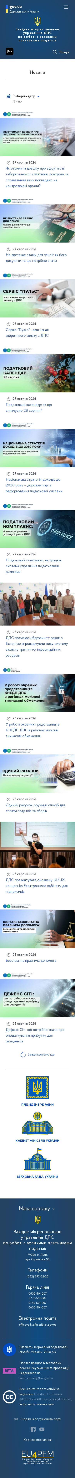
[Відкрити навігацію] (66, 7)
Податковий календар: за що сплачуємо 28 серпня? (29, 408)
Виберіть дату (24, 96)
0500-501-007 (37, 1293)
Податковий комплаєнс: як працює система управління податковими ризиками (33, 566)
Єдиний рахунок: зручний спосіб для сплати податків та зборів (35, 808)
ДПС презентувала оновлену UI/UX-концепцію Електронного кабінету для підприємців (37, 886)
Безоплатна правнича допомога (31, 961)
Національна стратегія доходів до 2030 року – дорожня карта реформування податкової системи (34, 485)
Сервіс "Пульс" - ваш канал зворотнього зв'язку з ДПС (27, 333)
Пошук (64, 52)
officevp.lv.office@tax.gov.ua (37, 1324)
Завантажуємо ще (41, 1054)
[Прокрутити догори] (68, 1457)
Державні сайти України (24, 11)
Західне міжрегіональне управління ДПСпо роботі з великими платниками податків (37, 35)
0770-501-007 (38, 1298)
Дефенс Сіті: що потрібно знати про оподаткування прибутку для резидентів (35, 1035)
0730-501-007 (37, 1303)
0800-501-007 (37, 1307)
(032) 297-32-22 (37, 1276)
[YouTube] (41, 1429)
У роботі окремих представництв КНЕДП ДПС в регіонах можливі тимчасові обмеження (32, 730)
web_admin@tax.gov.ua (36, 1378)
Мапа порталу (34, 1209)
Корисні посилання (38, 1440)
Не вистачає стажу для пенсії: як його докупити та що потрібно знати (36, 258)
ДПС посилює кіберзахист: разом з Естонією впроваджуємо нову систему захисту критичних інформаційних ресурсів (37, 646)
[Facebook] (33, 1429)
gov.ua (16, 7)
